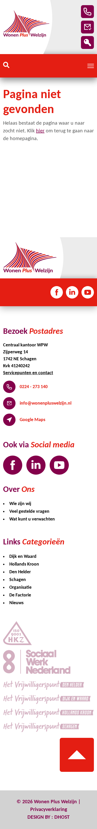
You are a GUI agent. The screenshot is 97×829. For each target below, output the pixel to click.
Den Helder (20, 572)
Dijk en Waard (22, 556)
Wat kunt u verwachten (32, 519)
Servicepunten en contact (28, 373)
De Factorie (20, 595)
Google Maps (32, 419)
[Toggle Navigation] (90, 66)
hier (40, 131)
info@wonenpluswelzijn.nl (45, 403)
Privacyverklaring (48, 809)
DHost (62, 817)
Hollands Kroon (24, 564)
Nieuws (16, 603)
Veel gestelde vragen (29, 511)
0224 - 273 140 (34, 386)
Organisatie (20, 587)
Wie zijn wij (20, 503)
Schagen (17, 579)
